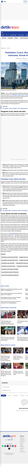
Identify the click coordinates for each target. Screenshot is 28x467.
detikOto (21, 450)
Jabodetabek (13, 35)
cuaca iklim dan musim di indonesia (9, 272)
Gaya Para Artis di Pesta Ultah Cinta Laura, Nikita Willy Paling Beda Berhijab (7, 339)
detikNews (3, 48)
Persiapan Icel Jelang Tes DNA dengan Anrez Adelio (18, 373)
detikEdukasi (22, 439)
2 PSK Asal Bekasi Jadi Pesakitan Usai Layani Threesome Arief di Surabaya (7, 322)
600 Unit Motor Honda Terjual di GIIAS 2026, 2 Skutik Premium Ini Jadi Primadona (6, 373)
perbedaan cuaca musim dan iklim (9, 257)
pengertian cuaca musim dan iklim (9, 269)
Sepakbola (22, 448)
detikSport (22, 446)
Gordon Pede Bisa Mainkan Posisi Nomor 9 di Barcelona (18, 358)
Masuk (25, 1)
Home (3, 35)
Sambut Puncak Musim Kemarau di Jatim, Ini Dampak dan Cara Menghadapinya (11, 302)
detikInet (21, 443)
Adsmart (4, 37)
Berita (7, 35)
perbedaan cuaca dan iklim (7, 263)
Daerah (16, 37)
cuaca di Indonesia (13, 233)
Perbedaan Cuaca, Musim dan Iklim (13, 179)
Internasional (21, 35)
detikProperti (22, 451)
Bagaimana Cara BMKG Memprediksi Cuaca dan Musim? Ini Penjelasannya (11, 290)
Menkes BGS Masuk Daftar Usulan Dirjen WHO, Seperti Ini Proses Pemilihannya (5, 358)
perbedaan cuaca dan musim (8, 266)
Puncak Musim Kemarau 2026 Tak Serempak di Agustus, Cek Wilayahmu (11, 294)
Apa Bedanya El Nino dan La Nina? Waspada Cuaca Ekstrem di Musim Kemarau (11, 298)
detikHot (21, 444)
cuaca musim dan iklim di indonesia (9, 275)
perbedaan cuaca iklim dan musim (9, 260)
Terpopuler (10, 37)
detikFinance (22, 441)
